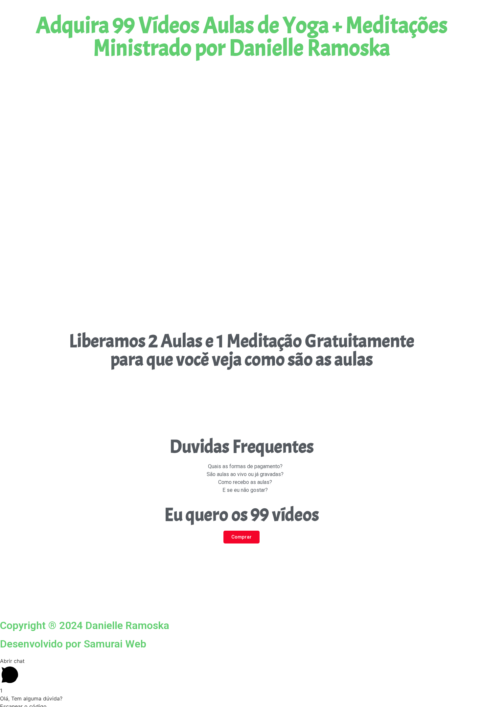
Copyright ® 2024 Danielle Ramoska (84, 625)
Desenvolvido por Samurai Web (73, 644)
